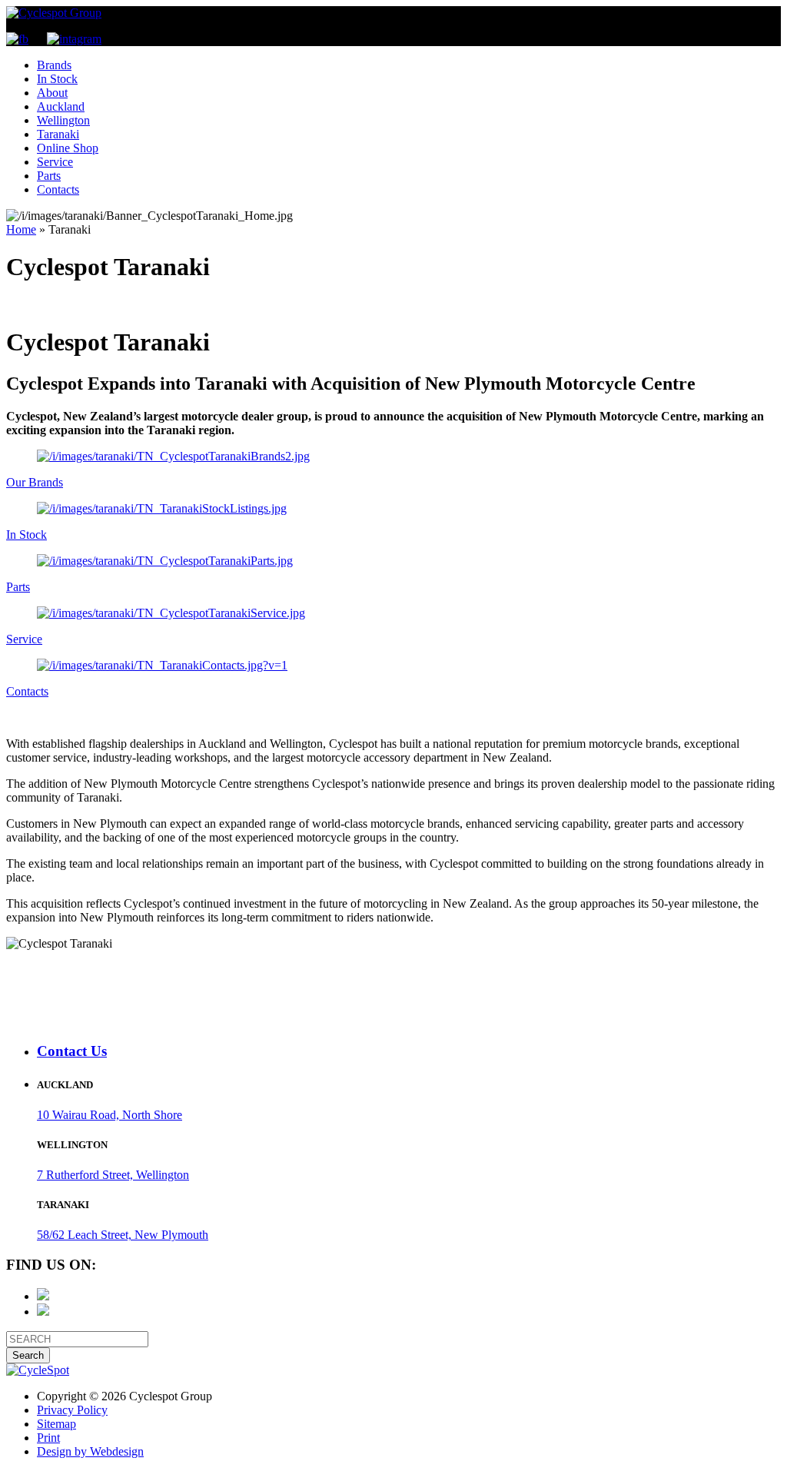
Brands (54, 64)
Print (48, 1437)
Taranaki (58, 134)
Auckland (61, 106)
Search (28, 1355)
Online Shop (67, 147)
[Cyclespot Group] (53, 12)
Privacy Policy (72, 1409)
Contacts (58, 189)
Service (55, 161)
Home (21, 229)
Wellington (63, 120)
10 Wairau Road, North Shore (109, 1114)
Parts (49, 175)
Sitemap (56, 1423)
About (52, 92)
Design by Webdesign (90, 1451)
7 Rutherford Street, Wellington (113, 1174)
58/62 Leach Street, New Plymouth (122, 1234)
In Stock (57, 78)
